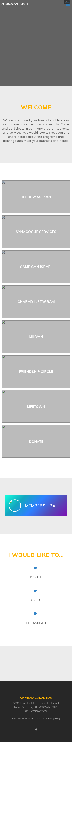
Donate (36, 441)
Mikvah (36, 336)
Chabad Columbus (14, 4)
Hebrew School (36, 196)
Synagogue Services (36, 231)
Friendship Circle (36, 371)
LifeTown (36, 406)
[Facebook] (36, 729)
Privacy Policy (54, 718)
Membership (38, 505)
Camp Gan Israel (36, 266)
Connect (36, 600)
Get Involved (36, 623)
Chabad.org (28, 718)
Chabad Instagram (36, 301)
